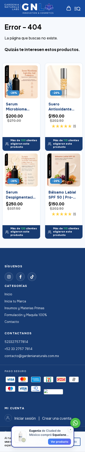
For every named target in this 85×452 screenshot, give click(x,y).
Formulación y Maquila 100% (26, 315)
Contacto (12, 322)
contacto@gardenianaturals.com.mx (32, 356)
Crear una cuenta (56, 418)
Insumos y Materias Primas (24, 308)
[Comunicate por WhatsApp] (75, 423)
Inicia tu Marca (15, 301)
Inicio (8, 294)
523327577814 (16, 342)
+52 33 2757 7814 (18, 349)
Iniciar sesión (25, 418)
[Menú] (77, 8)
